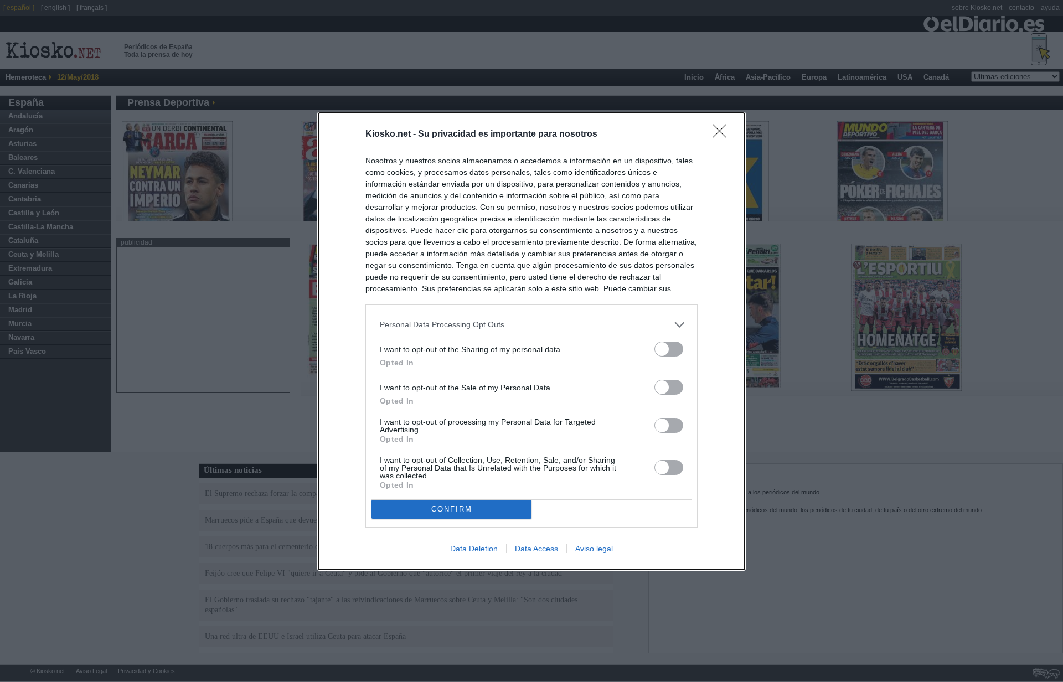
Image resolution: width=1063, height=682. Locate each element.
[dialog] (531, 341)
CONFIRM (451, 509)
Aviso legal (594, 548)
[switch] (668, 349)
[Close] (723, 134)
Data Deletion (474, 548)
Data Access (536, 548)
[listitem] (531, 324)
